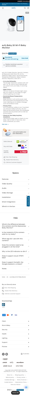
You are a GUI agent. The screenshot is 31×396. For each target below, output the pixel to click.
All (7, 277)
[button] (28, 8)
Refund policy (10, 377)
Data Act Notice (15, 384)
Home (3, 277)
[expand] (27, 65)
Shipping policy (19, 375)
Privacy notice (21, 377)
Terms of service (21, 379)
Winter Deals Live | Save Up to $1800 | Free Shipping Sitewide (14, 4)
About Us (9, 375)
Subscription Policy (21, 382)
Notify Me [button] (15, 392)
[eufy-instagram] (3, 354)
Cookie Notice (8, 382)
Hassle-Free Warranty (11, 290)
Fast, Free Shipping (10, 287)
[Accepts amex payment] (4, 315)
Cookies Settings (9, 379)
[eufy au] (13, 8)
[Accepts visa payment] (16, 315)
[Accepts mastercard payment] (8, 315)
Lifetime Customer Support (12, 293)
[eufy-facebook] (6, 354)
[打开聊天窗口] (26, 387)
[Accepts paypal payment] (12, 315)
